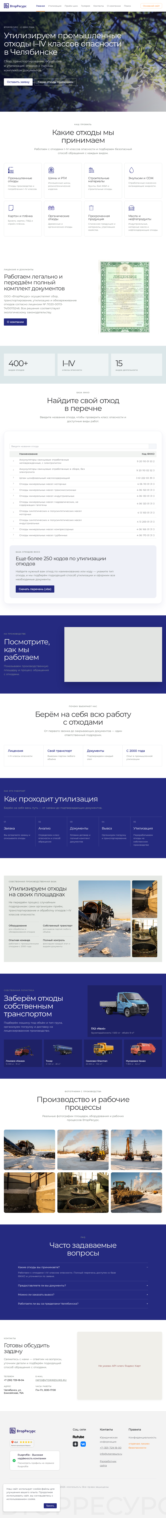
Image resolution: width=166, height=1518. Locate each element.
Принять (50, 1506)
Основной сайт (151, 6)
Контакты (98, 6)
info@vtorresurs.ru (51, 1380)
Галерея (85, 6)
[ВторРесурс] (35, 1431)
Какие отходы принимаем (55, 81)
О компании (114, 6)
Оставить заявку (18, 81)
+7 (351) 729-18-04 (14, 1380)
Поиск (127, 6)
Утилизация (54, 6)
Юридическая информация (109, 1439)
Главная (40, 6)
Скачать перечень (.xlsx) (35, 589)
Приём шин (71, 6)
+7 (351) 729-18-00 (110, 1447)
